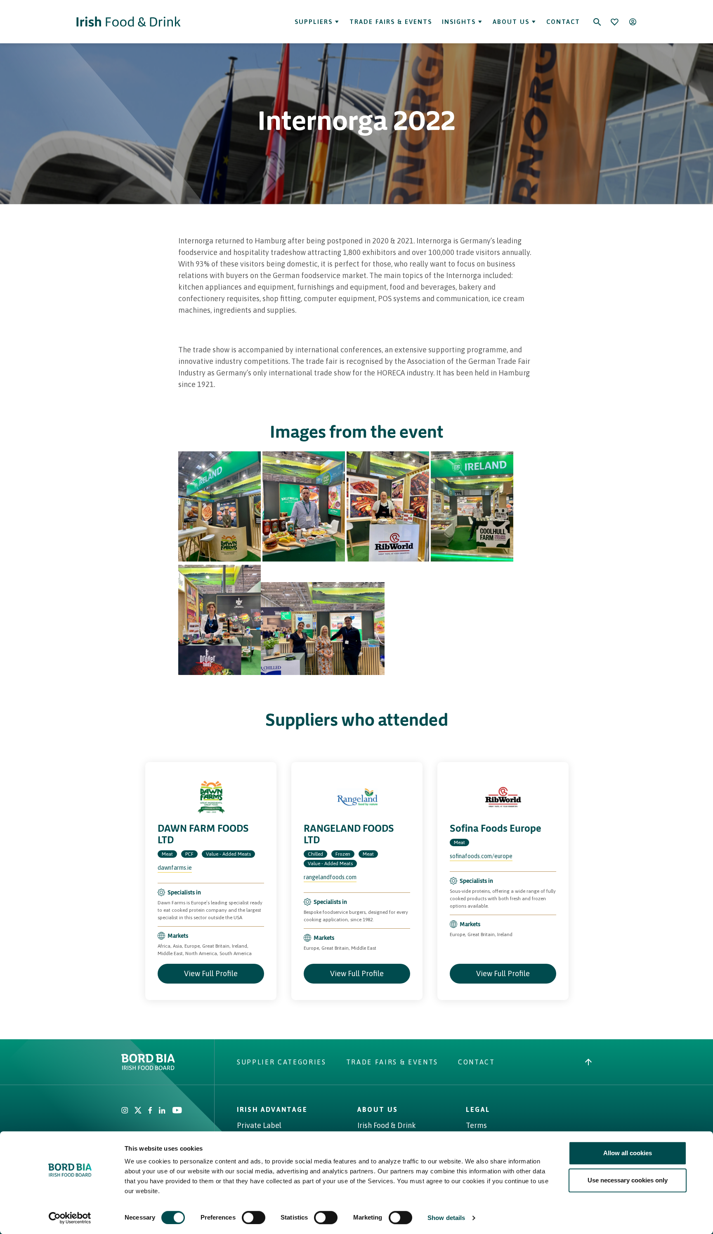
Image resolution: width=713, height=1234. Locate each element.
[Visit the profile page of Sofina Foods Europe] (503, 797)
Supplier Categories (281, 1062)
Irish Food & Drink (386, 1125)
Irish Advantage (272, 1109)
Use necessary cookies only (628, 1180)
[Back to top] (588, 1062)
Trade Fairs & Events (390, 21)
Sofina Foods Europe (495, 828)
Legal (478, 1109)
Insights (459, 21)
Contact (563, 21)
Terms (476, 1125)
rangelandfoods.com (330, 877)
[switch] (253, 1217)
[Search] (597, 22)
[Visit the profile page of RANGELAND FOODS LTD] (357, 797)
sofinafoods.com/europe (481, 856)
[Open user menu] (632, 22)
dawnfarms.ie (175, 867)
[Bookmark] (614, 22)
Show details (446, 1217)
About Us (511, 21)
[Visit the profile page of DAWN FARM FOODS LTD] (211, 797)
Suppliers (314, 21)
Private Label (259, 1125)
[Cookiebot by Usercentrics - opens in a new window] (70, 1218)
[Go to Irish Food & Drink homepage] (128, 22)
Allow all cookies (627, 1152)
